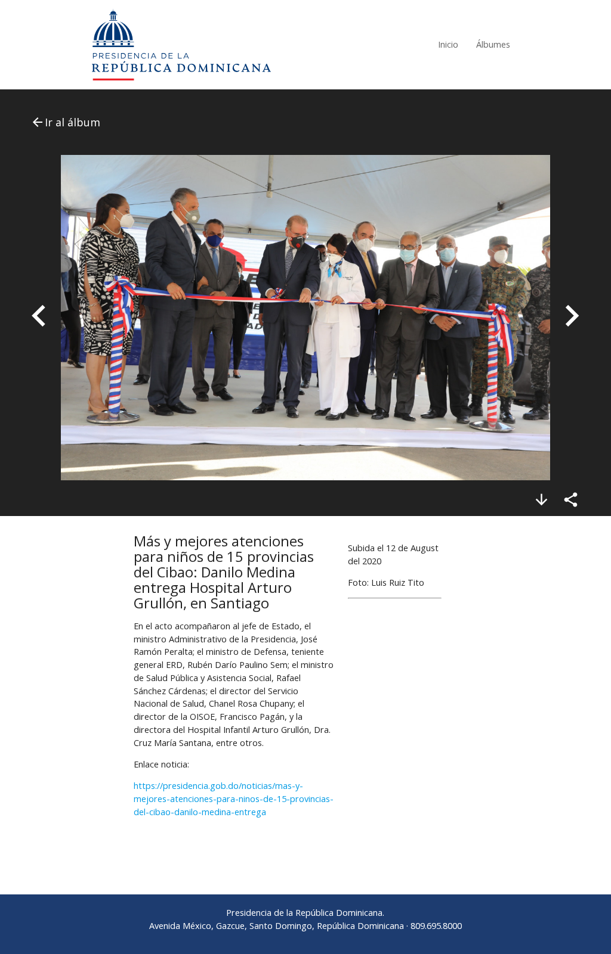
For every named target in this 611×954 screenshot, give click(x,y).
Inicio (448, 44)
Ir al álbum (65, 122)
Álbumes (493, 44)
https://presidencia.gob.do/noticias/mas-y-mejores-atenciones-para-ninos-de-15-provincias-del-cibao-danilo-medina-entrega (234, 799)
